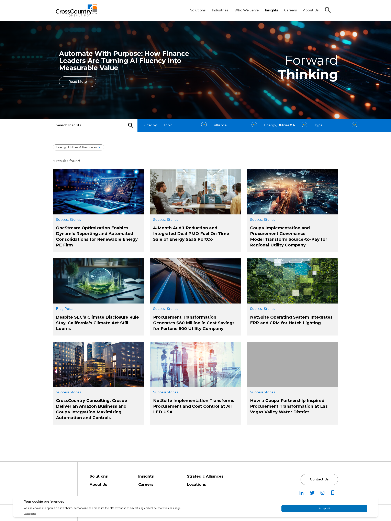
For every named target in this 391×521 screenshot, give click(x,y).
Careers (290, 10)
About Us (311, 10)
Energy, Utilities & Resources (76, 147)
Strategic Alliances (205, 476)
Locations (196, 484)
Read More (77, 82)
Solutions (198, 10)
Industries (220, 10)
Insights (271, 10)
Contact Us (319, 479)
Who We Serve (246, 10)
